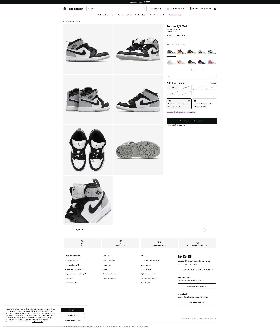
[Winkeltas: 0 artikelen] (215, 8)
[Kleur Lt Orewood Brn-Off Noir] (191, 51)
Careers (105, 269)
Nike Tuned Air (155, 15)
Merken (145, 15)
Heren (113, 15)
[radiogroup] (192, 103)
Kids (64, 21)
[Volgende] (251, 2)
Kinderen (129, 15)
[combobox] (116, 8)
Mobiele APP (145, 282)
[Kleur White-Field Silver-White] (171, 62)
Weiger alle (73, 315)
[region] (140, 2)
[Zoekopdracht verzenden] (144, 8)
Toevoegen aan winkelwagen (191, 121)
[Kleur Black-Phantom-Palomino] (191, 62)
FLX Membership (175, 15)
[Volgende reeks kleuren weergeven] (202, 69)
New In (137, 15)
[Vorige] (29, 2)
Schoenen (71, 21)
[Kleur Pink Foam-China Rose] (212, 62)
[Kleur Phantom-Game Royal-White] (181, 62)
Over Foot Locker (109, 260)
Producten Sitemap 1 (110, 274)
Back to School (103, 15)
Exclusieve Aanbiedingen (149, 260)
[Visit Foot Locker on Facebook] (185, 256)
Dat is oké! (73, 310)
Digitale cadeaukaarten (149, 274)
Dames (120, 15)
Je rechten (68, 278)
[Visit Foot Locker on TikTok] (190, 256)
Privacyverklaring (71, 265)
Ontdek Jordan (172, 31)
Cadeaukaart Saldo (147, 278)
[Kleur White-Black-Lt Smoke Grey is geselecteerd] (171, 51)
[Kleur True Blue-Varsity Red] (201, 62)
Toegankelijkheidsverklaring (74, 274)
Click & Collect (146, 265)
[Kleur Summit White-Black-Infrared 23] (212, 51)
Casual (78, 21)
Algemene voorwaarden (73, 269)
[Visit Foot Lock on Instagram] (180, 256)
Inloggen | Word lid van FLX (201, 8)
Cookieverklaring (70, 260)
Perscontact (107, 265)
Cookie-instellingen (71, 282)
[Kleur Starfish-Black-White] (181, 51)
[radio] (179, 103)
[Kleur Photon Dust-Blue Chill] (201, 51)
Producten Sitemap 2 (110, 278)
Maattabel (213, 83)
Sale (164, 15)
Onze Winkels (145, 269)
